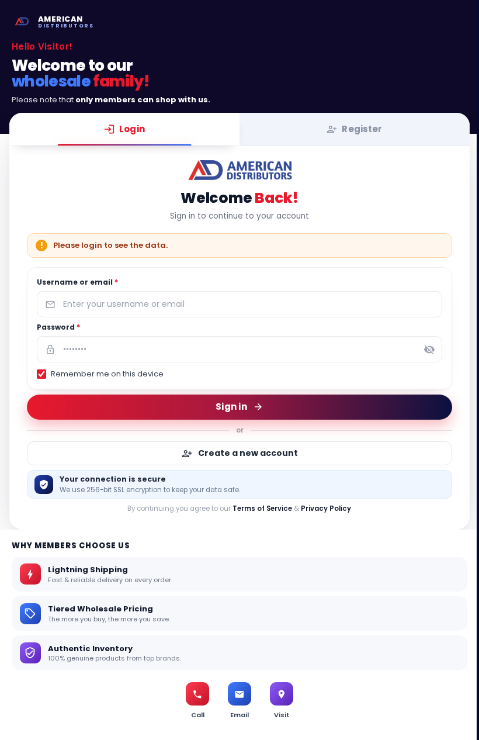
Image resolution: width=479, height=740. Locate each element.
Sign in (231, 406)
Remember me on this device (107, 373)
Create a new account (248, 453)
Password (58, 327)
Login (132, 129)
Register (362, 129)
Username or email (77, 282)
